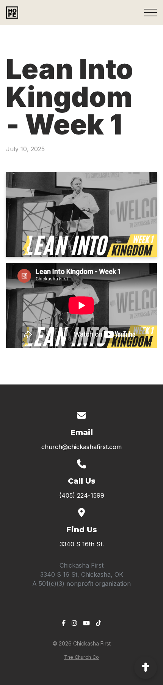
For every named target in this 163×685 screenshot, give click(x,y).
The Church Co (81, 657)
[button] (150, 12)
